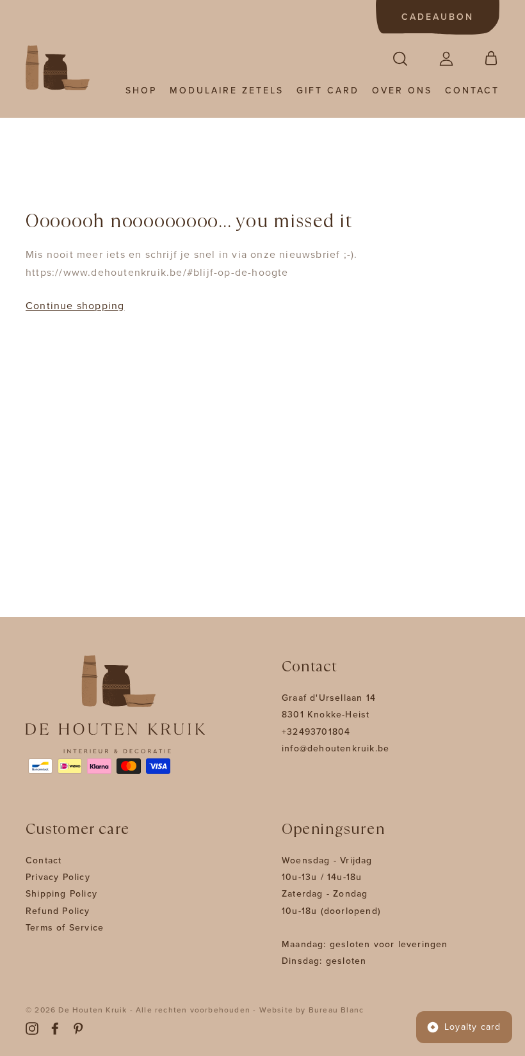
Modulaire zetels (227, 90)
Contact (472, 90)
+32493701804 (316, 731)
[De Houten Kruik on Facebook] (55, 1028)
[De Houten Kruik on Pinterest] (78, 1028)
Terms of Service (65, 927)
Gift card (327, 90)
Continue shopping (75, 306)
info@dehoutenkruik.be (335, 748)
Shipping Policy (61, 893)
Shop (141, 90)
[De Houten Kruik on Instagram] (32, 1028)
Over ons (402, 90)
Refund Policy (58, 911)
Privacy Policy (58, 877)
